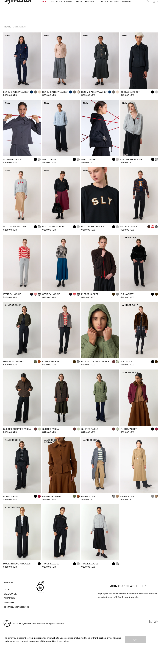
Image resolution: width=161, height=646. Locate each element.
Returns (9, 602)
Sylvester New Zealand (33, 623)
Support (9, 582)
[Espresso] (113, 361)
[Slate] (156, 91)
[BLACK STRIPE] (156, 226)
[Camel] (117, 496)
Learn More (63, 641)
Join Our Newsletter (128, 586)
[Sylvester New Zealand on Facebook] (156, 622)
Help (7, 589)
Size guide (10, 593)
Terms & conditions (16, 607)
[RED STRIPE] (152, 226)
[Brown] (156, 294)
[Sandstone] (39, 91)
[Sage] (39, 429)
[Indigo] (70, 91)
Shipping (9, 598)
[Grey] (117, 294)
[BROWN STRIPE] (31, 294)
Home (7, 26)
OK (135, 639)
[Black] (35, 159)
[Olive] (74, 496)
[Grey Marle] (78, 226)
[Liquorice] (35, 91)
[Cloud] (117, 159)
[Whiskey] (39, 361)
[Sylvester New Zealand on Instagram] (151, 622)
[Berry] (39, 496)
